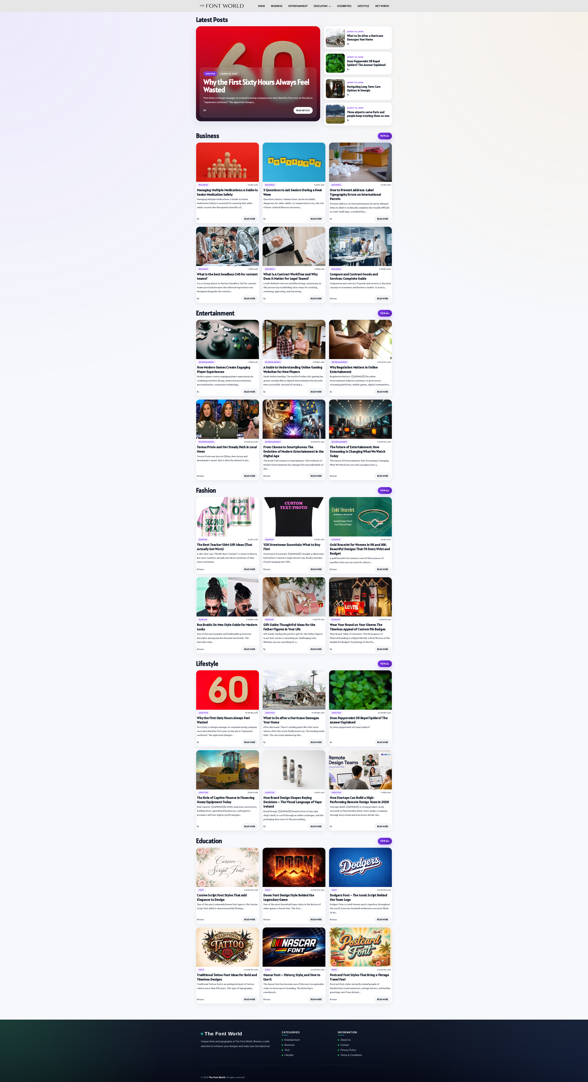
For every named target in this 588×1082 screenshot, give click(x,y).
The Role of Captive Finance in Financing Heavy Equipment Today (225, 799)
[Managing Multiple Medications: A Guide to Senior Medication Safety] (227, 162)
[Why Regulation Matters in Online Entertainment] (360, 339)
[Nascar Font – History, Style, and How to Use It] (294, 947)
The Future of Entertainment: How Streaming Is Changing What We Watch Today (357, 451)
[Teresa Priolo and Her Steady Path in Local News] (227, 419)
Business (276, 6)
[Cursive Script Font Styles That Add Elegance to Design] (227, 867)
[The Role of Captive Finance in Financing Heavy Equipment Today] (227, 769)
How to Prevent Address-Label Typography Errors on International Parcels (355, 194)
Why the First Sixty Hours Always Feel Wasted (256, 85)
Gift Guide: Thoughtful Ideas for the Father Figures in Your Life (289, 626)
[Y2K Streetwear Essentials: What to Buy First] (294, 516)
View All (385, 136)
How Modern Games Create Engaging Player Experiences (223, 369)
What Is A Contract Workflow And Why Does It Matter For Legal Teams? (290, 276)
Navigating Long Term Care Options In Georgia (364, 88)
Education (320, 6)
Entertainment (298, 6)
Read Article (303, 110)
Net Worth (382, 6)
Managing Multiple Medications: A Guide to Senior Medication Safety (227, 192)
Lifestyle (363, 6)
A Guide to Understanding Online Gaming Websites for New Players (292, 369)
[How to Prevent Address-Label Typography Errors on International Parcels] (360, 162)
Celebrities (344, 6)
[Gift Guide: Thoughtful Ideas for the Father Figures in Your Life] (294, 597)
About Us (346, 1040)
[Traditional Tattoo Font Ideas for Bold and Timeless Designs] (227, 947)
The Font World (223, 1033)
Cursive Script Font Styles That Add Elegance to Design (222, 897)
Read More (249, 219)
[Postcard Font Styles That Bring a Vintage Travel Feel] (360, 947)
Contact (345, 1045)
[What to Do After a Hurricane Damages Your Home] (335, 37)
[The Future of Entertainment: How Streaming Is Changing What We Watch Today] (360, 419)
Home (261, 6)
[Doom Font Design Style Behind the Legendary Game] (294, 867)
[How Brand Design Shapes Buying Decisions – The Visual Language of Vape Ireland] (294, 769)
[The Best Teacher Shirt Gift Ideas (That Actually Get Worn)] (227, 516)
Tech (287, 1050)
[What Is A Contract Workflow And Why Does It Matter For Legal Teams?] (294, 246)
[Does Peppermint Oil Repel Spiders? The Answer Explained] (335, 63)
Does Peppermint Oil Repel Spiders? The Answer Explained (366, 63)
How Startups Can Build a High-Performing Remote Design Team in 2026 (359, 799)
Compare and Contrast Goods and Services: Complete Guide (354, 276)
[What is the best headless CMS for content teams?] (227, 246)
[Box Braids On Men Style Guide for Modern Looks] (227, 597)
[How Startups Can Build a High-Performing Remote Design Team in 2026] (360, 769)
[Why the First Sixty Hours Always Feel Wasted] (227, 690)
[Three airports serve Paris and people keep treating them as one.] (335, 114)
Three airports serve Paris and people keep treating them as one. (368, 114)
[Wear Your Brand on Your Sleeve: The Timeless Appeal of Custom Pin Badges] (360, 597)
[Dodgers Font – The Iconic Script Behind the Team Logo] (360, 867)
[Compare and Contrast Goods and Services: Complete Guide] (360, 246)
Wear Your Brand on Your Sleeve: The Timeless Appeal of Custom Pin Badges (358, 626)
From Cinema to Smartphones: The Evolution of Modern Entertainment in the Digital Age (293, 451)
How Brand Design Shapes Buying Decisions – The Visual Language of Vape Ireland (292, 801)
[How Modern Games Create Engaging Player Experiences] (227, 339)
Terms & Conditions (351, 1055)
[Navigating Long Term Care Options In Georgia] (335, 88)
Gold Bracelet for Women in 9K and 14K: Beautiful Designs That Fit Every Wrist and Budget (360, 548)
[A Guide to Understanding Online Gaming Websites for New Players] (294, 339)
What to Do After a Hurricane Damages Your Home (365, 37)
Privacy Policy (348, 1050)
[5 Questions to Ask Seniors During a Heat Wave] (294, 162)
